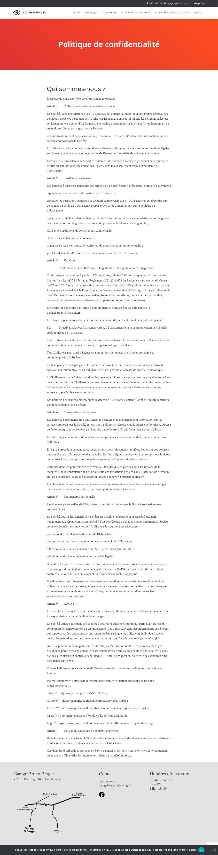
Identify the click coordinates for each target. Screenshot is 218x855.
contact (199, 13)
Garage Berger (200, 3)
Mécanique (91, 13)
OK (201, 849)
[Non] (213, 850)
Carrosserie (110, 13)
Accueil (75, 13)
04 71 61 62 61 (156, 3)
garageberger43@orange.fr (178, 3)
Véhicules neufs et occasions (172, 13)
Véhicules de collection (136, 13)
